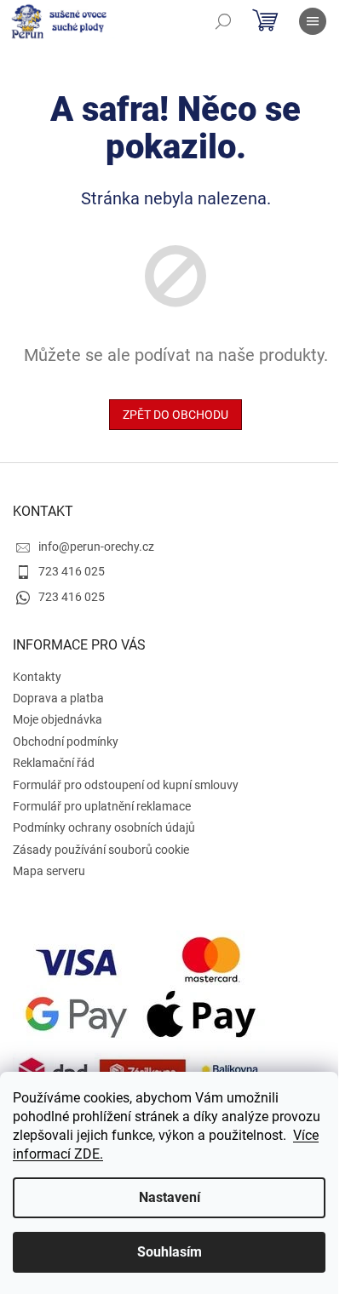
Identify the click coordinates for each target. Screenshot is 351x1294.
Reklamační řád (54, 763)
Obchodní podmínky (65, 741)
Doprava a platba (58, 698)
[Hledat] (223, 21)
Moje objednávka (57, 719)
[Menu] (313, 21)
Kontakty (37, 677)
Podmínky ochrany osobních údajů (104, 827)
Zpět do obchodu (175, 414)
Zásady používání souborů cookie (101, 849)
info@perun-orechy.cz (96, 546)
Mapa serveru (49, 871)
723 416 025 (71, 571)
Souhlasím (169, 1252)
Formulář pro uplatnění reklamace (102, 806)
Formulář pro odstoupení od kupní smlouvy (126, 785)
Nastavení (169, 1197)
